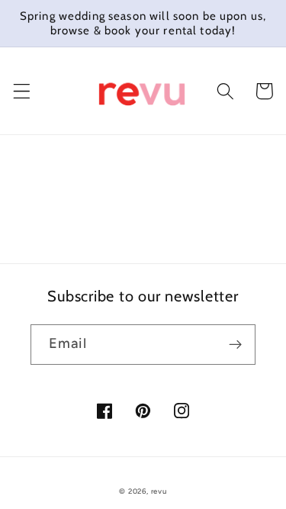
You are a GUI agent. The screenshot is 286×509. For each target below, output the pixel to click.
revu (159, 491)
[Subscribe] (235, 345)
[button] (21, 91)
